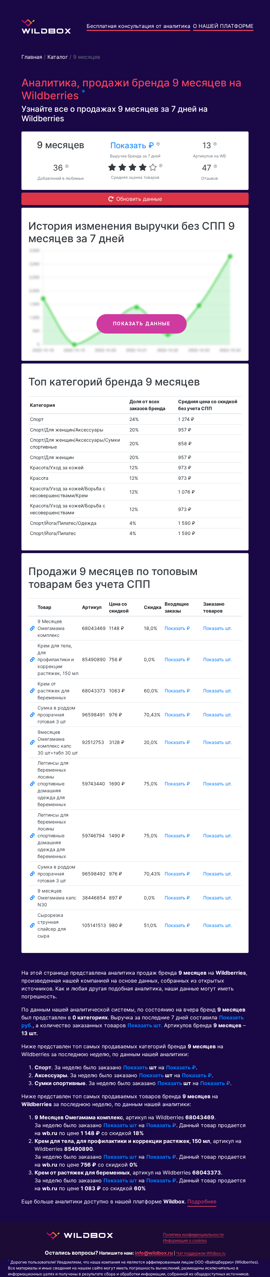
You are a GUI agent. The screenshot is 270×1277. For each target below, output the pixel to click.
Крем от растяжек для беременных (53, 690)
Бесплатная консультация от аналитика (138, 26)
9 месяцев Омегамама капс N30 (57, 897)
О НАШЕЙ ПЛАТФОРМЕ (223, 26)
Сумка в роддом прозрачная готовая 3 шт (56, 714)
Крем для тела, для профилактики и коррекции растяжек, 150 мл (58, 659)
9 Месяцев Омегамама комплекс (51, 628)
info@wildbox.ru (154, 1253)
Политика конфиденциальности (193, 1234)
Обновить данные (139, 199)
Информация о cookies (185, 1240)
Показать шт (120, 1125)
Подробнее (201, 1201)
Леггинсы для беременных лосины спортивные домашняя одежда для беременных (53, 783)
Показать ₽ (133, 145)
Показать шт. (217, 628)
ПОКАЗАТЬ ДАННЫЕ (142, 324)
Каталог (57, 57)
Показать (135, 1067)
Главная (31, 57)
